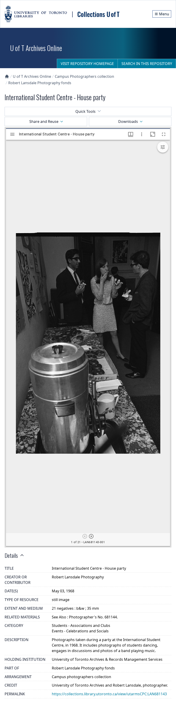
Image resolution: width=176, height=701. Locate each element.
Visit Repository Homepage (87, 63)
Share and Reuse (43, 121)
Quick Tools (85, 111)
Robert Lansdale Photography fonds (39, 82)
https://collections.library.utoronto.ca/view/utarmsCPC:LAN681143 (109, 693)
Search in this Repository (146, 63)
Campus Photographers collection (84, 76)
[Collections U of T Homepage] (7, 76)
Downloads (128, 121)
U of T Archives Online (32, 76)
